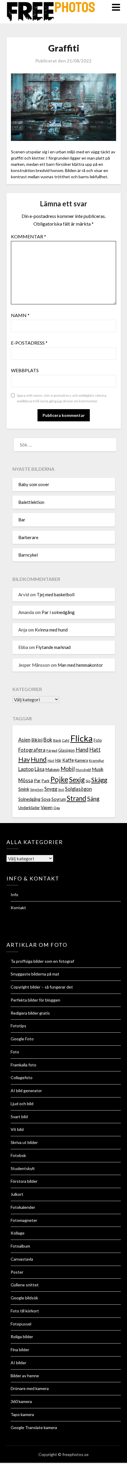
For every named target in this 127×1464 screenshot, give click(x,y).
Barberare (28, 537)
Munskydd (83, 770)
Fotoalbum (20, 1245)
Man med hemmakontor (80, 665)
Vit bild (17, 1129)
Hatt (95, 749)
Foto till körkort (25, 1310)
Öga (56, 808)
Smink (23, 789)
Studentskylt (23, 1168)
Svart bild (19, 1116)
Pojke (59, 779)
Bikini (37, 740)
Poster (17, 1272)
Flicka (81, 738)
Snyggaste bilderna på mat (35, 973)
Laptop (26, 769)
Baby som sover (33, 484)
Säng (93, 798)
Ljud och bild (22, 1103)
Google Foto (22, 1038)
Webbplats (25, 370)
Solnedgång (29, 799)
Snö (61, 789)
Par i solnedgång (58, 612)
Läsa (40, 769)
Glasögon (66, 750)
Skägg (99, 779)
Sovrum (58, 799)
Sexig (77, 779)
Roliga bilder (22, 1336)
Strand (76, 798)
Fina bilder (20, 1349)
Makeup (52, 769)
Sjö (88, 781)
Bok (47, 740)
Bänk (57, 740)
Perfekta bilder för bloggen (35, 999)
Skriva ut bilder (24, 1142)
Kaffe (68, 760)
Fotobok (18, 1155)
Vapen (47, 807)
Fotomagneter (24, 1220)
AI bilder (18, 1362)
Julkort (17, 1194)
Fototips (18, 1025)
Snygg (50, 789)
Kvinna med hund (51, 629)
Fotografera (31, 750)
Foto (98, 740)
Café (65, 740)
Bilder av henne (25, 1375)
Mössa (25, 780)
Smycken (36, 789)
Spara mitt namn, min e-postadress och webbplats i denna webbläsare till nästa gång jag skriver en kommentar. (61, 398)
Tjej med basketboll (55, 594)
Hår (58, 760)
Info (14, 894)
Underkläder (29, 807)
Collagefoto (21, 1077)
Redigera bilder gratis (30, 1012)
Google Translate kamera (34, 1427)
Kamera (81, 760)
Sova (46, 799)
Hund (39, 759)
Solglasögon (78, 789)
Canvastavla (22, 1258)
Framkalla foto (23, 1064)
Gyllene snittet (25, 1284)
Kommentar (28, 236)
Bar (21, 519)
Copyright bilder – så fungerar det (42, 986)
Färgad (51, 750)
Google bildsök (24, 1297)
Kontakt (18, 907)
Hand (82, 749)
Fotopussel (21, 1323)
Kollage (18, 1232)
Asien (24, 740)
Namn (20, 315)
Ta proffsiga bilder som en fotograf (42, 961)
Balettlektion (31, 502)
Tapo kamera (22, 1414)
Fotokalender (23, 1207)
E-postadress (29, 342)
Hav (24, 759)
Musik (97, 769)
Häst (51, 760)
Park (46, 780)
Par (37, 780)
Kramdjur (96, 760)
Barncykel (28, 554)
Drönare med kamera (30, 1388)
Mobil (68, 769)
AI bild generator (26, 1090)
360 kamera (21, 1401)
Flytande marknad (53, 647)
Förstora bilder (24, 1181)
